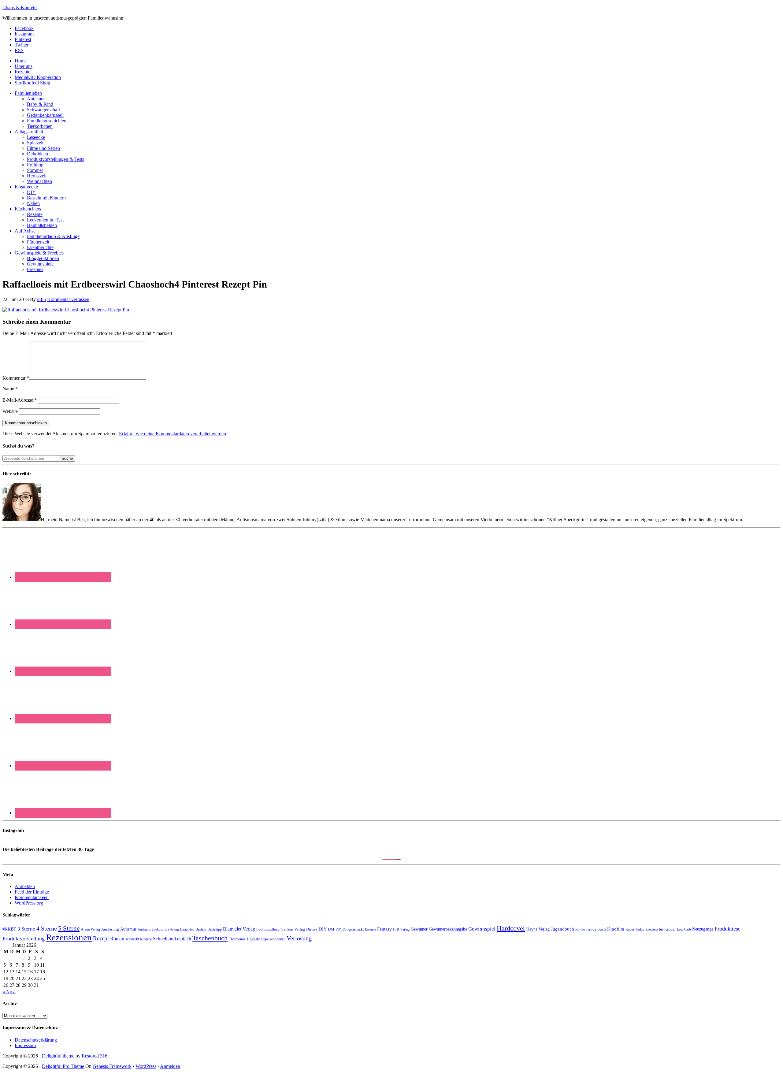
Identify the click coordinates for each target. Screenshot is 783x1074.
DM (331, 929)
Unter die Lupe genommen (266, 939)
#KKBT (9, 929)
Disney (312, 929)
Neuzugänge (702, 929)
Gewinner (419, 929)
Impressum (25, 1045)
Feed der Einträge (32, 891)
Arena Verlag (90, 929)
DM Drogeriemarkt (350, 929)
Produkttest (727, 929)
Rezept (101, 938)
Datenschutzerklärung (36, 1039)
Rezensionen (69, 937)
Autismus (128, 929)
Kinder (580, 929)
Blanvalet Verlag (239, 928)
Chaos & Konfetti (19, 7)
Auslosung (110, 929)
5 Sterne (69, 928)
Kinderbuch (596, 929)
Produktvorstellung (23, 938)
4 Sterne (46, 928)
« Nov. (9, 991)
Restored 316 (94, 1055)
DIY (323, 929)
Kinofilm (615, 928)
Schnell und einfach (172, 938)
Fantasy (384, 928)
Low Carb (684, 929)
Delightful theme (58, 1055)
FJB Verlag (401, 929)
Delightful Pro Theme (63, 1066)
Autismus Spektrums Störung (158, 929)
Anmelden (25, 886)
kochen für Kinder (661, 929)
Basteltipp (214, 929)
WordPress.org (29, 902)
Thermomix (237, 939)
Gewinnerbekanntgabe (448, 929)
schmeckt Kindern (138, 939)
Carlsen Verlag (293, 929)
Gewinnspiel (481, 929)
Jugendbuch (562, 929)
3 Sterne (26, 929)
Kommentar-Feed (32, 897)
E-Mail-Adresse (19, 400)
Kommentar (15, 378)
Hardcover (511, 928)
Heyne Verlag (538, 929)
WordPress (145, 1066)
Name (10, 388)
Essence (370, 929)
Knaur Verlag (634, 929)
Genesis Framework (112, 1066)
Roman (117, 938)
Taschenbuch (210, 938)
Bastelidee (187, 929)
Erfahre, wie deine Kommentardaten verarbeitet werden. (173, 433)
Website (10, 411)
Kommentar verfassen (68, 299)
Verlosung (299, 938)
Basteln (200, 929)
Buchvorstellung (268, 929)
